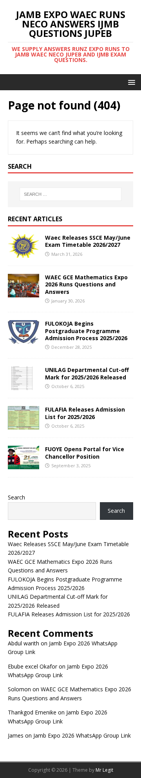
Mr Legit (104, 770)
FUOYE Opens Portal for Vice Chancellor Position (84, 452)
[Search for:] (70, 194)
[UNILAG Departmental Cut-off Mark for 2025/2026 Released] (23, 385)
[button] (130, 81)
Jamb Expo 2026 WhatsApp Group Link (82, 735)
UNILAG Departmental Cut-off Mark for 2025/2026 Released (87, 373)
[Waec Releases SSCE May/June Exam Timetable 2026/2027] (23, 253)
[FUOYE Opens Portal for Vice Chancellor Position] (23, 464)
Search (16, 497)
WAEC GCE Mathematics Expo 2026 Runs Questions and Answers (86, 284)
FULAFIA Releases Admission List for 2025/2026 (85, 413)
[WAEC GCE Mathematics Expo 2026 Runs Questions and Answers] (23, 293)
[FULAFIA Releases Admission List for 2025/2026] (23, 425)
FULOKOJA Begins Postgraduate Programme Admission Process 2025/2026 (86, 330)
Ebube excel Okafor (32, 666)
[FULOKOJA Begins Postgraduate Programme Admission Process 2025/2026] (23, 339)
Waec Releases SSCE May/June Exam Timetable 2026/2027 (87, 241)
